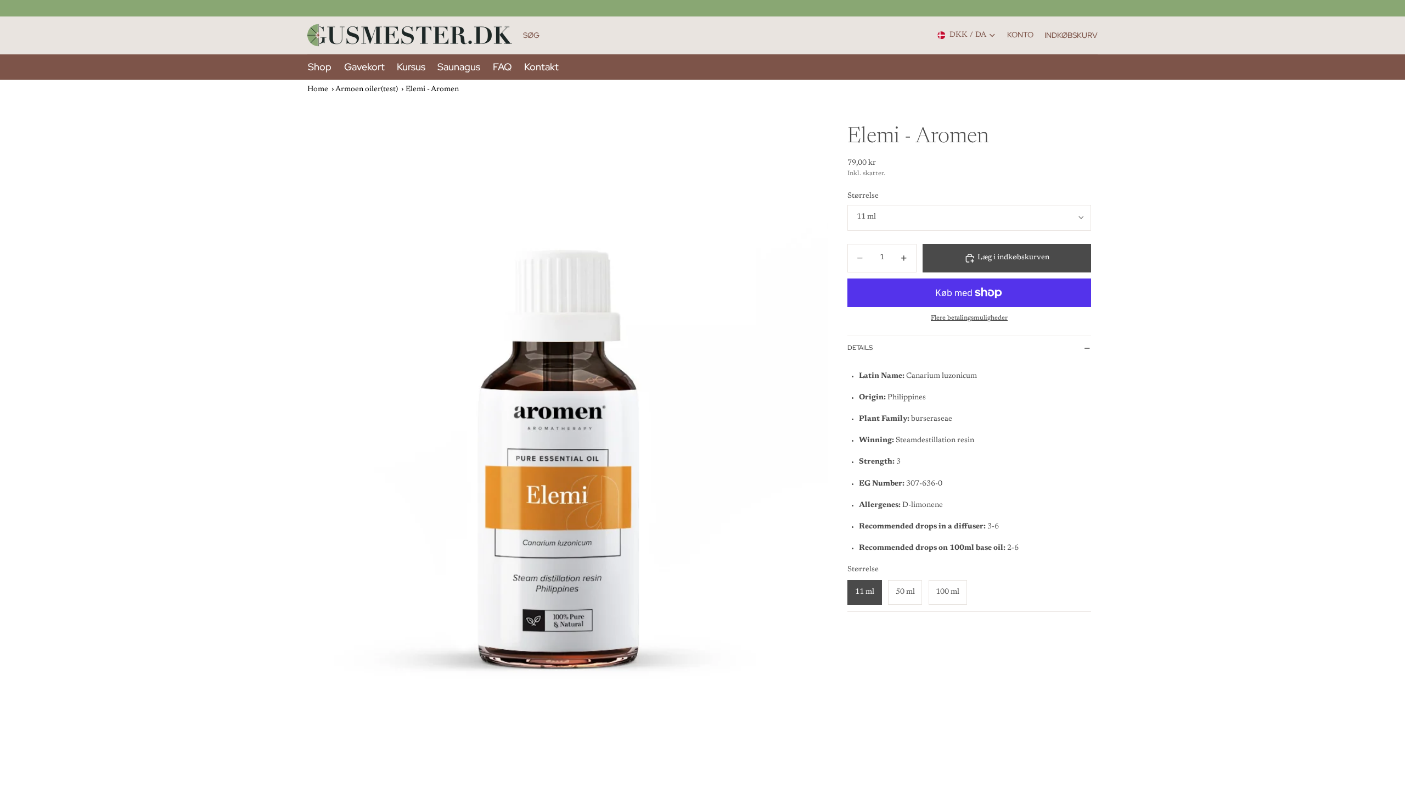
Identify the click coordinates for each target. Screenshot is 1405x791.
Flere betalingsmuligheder (969, 318)
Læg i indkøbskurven (1013, 257)
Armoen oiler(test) (366, 89)
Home (317, 89)
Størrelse (863, 196)
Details (860, 347)
